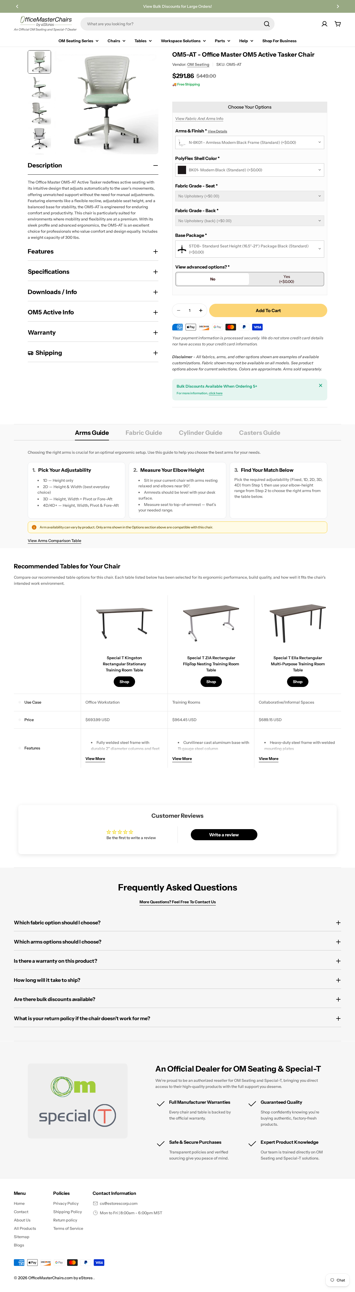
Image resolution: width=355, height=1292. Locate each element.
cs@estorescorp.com (119, 1203)
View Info (199, 118)
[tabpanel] (177, 496)
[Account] (324, 24)
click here (215, 393)
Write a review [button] (224, 834)
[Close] (320, 385)
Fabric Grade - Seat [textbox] (196, 186)
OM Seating (198, 64)
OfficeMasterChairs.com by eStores (60, 1277)
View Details (217, 131)
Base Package (191, 235)
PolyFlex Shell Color (197, 158)
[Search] (266, 24)
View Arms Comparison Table (54, 540)
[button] (17, 6)
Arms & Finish (201, 131)
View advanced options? (202, 267)
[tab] (92, 434)
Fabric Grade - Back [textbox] (197, 210)
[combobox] (177, 24)
